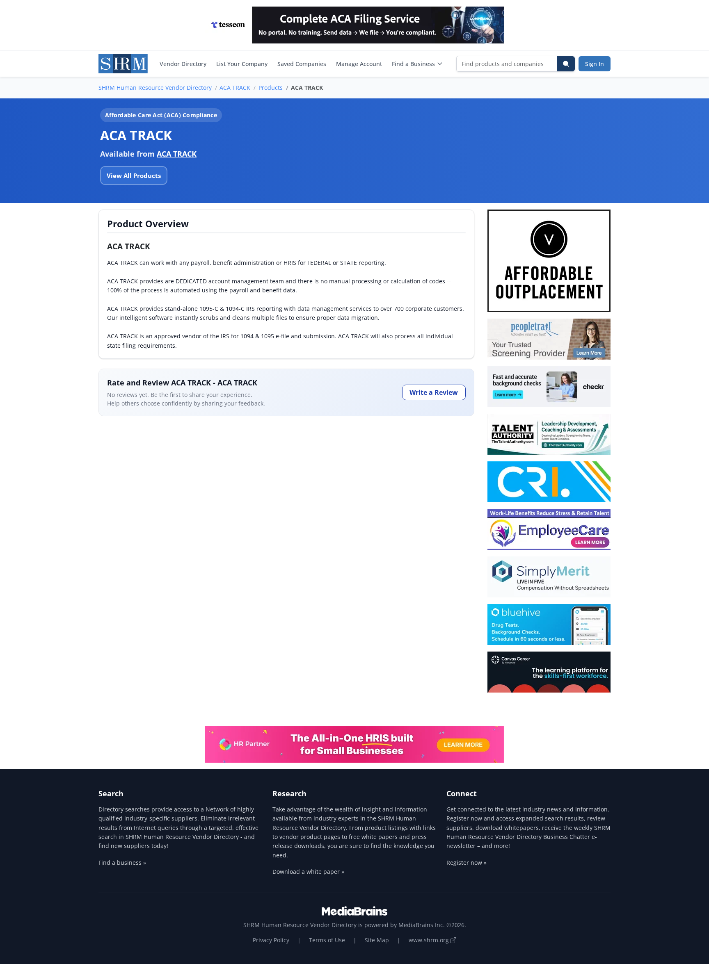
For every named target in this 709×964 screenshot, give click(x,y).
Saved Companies (301, 64)
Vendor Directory (183, 64)
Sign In (594, 64)
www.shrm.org (430, 940)
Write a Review (433, 392)
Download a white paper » (308, 871)
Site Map (377, 940)
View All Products (134, 175)
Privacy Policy (271, 940)
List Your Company (242, 64)
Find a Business (413, 64)
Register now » (466, 862)
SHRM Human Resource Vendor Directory (155, 87)
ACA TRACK (235, 87)
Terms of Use (327, 940)
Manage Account (359, 64)
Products (270, 87)
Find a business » (122, 862)
